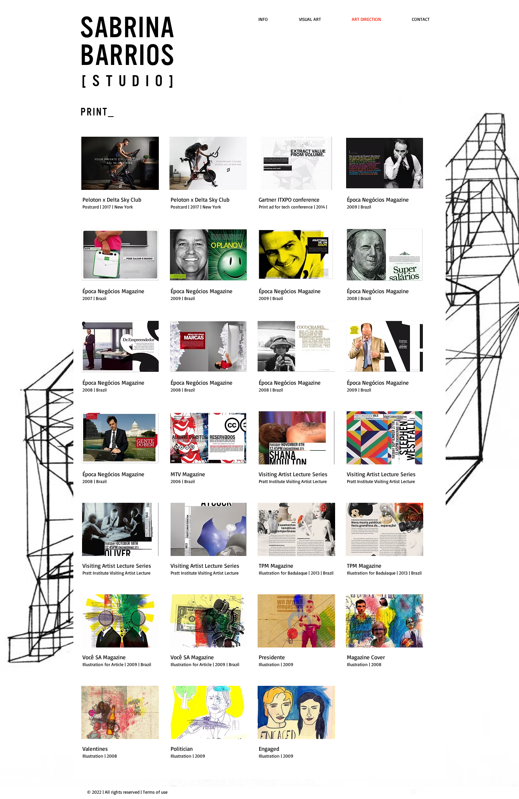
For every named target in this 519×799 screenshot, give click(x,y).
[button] (120, 177)
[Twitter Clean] (421, 792)
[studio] (130, 81)
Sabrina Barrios (127, 42)
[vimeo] (413, 792)
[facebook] (430, 792)
